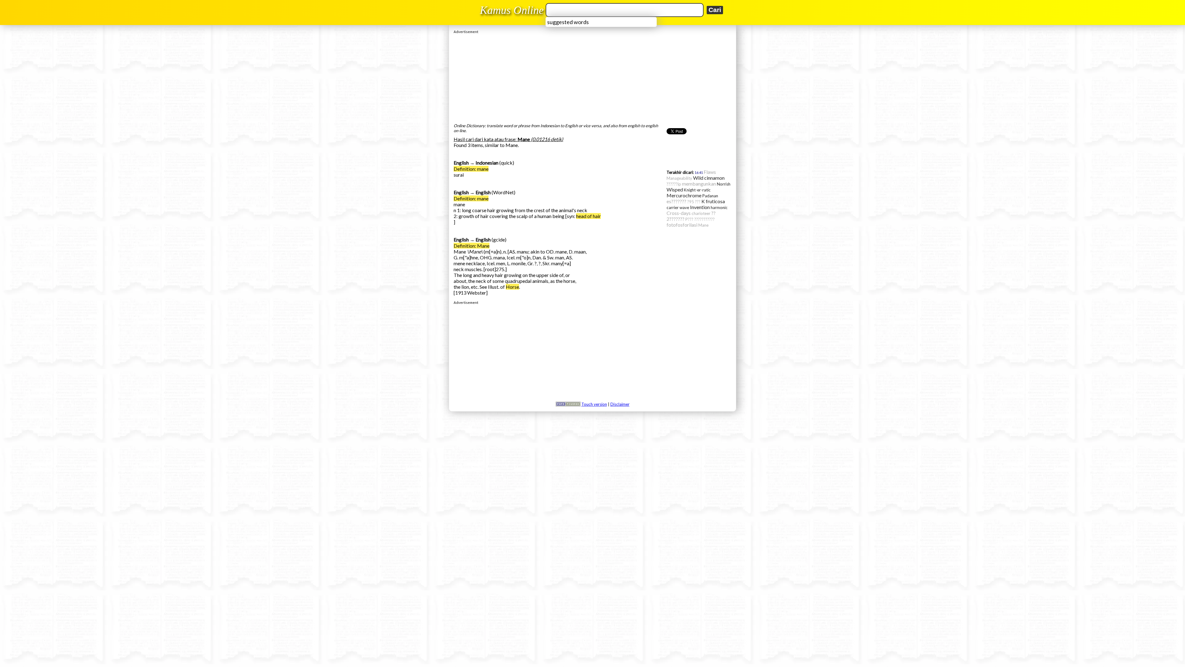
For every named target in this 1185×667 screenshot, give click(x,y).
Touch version (594, 404)
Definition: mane (471, 169)
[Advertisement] (592, 77)
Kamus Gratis (513, 10)
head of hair (588, 216)
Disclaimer (620, 404)
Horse (512, 287)
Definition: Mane (471, 246)
